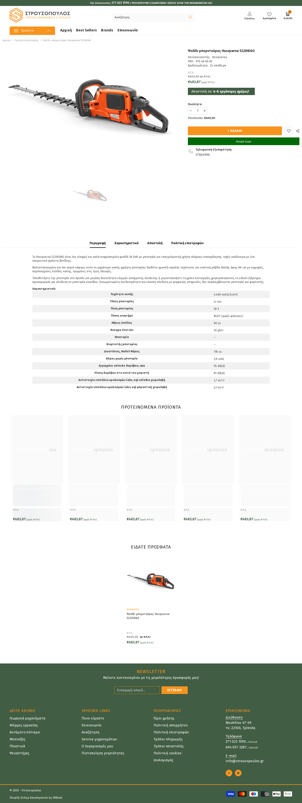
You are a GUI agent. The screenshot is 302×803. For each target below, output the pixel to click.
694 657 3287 (236, 747)
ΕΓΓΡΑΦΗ (174, 690)
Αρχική (7, 40)
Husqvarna (219, 57)
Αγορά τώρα (243, 141)
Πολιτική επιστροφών (187, 243)
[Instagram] (238, 773)
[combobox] (149, 17)
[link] (37, 497)
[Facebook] (229, 773)
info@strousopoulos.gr (245, 761)
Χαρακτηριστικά (126, 243)
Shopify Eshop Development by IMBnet (36, 797)
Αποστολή (155, 243)
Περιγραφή (98, 243)
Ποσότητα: (195, 104)
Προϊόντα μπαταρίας (27, 40)
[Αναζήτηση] (139, 17)
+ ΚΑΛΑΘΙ (235, 131)
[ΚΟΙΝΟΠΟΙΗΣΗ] (296, 131)
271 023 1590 (120, 3)
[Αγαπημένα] (289, 130)
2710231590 (203, 154)
